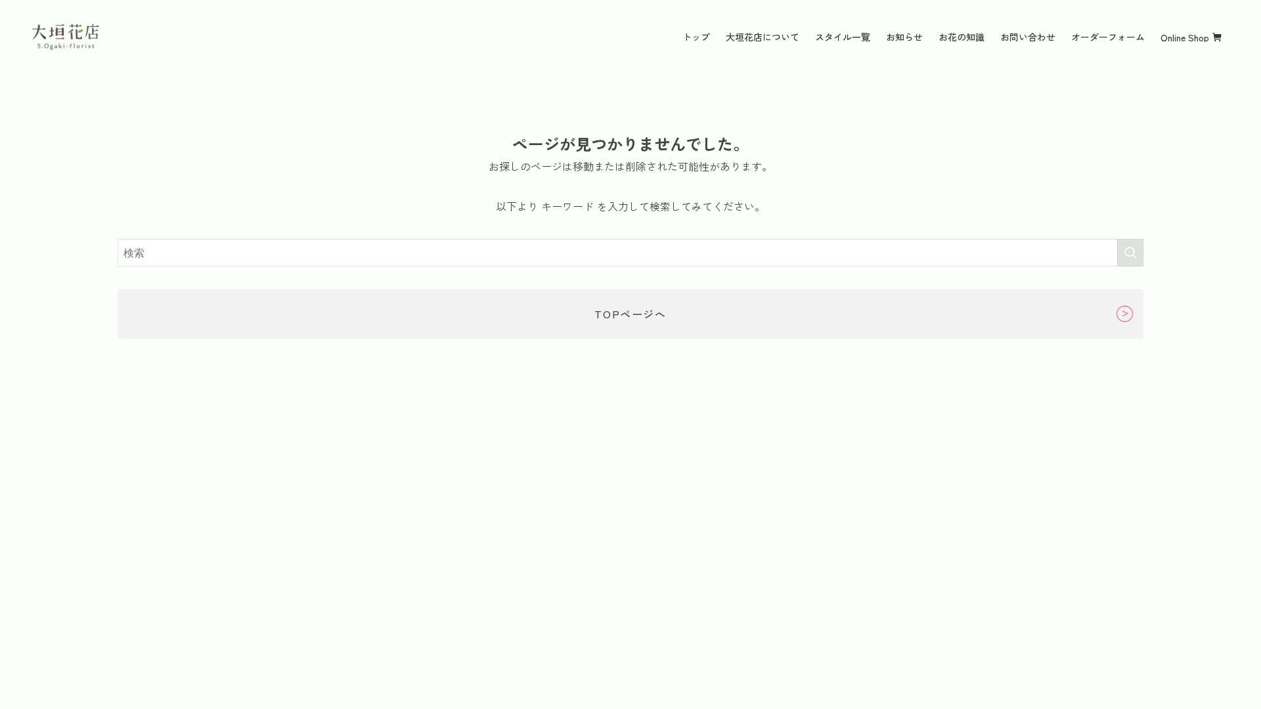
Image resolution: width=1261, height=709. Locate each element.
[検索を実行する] (1130, 253)
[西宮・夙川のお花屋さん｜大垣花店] (65, 37)
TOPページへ (630, 314)
